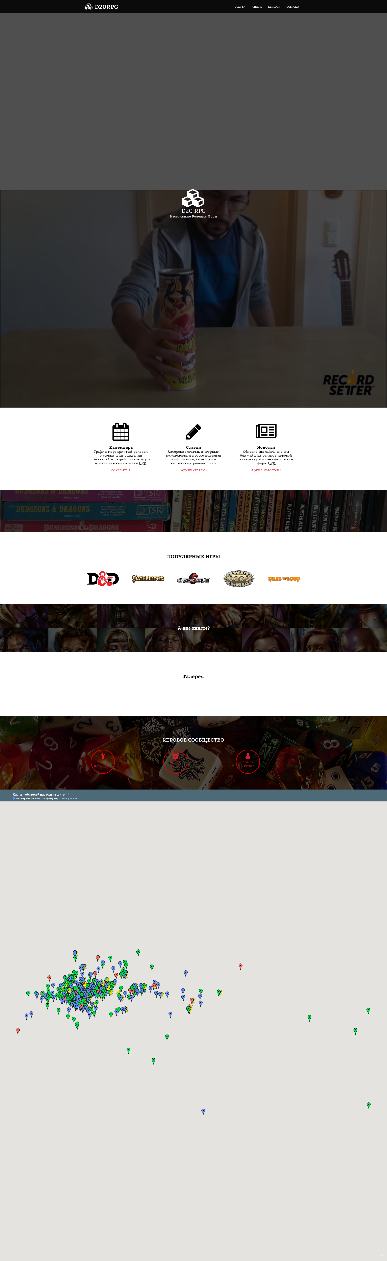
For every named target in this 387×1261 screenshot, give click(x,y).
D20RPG (105, 6)
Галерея (274, 6)
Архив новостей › (266, 470)
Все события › (121, 470)
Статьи (240, 6)
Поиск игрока (248, 764)
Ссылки (292, 6)
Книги (257, 6)
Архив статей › (194, 470)
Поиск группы (175, 764)
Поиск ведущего (103, 764)
